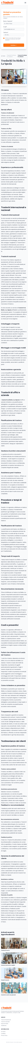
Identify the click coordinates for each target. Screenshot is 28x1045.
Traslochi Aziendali (5, 1021)
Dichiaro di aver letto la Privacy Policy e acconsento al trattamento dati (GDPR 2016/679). (13, 39)
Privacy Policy (4, 1035)
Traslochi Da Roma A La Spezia (11, 56)
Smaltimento (3, 1025)
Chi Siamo (3, 1031)
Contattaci (3, 1033)
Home (3, 56)
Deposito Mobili (4, 1023)
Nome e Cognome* (7, 21)
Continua (14, 45)
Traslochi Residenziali (6, 1019)
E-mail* (5, 26)
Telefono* (5, 32)
